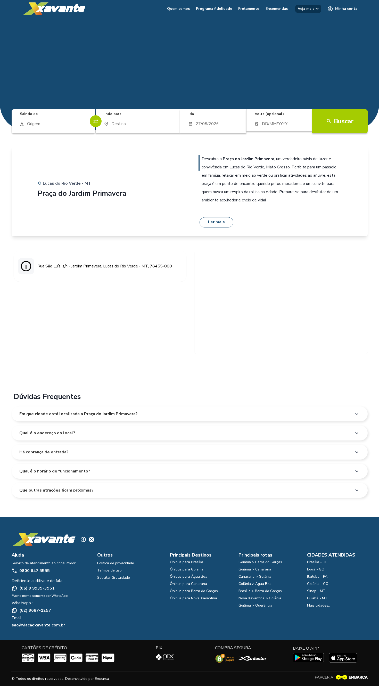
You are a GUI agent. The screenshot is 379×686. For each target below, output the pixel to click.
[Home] (54, 9)
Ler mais (216, 222)
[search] (53, 124)
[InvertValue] (96, 121)
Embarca (102, 678)
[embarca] (341, 677)
